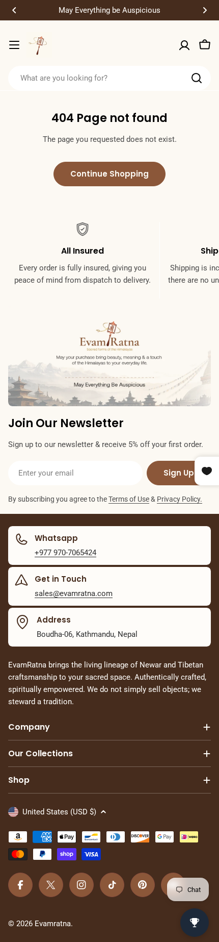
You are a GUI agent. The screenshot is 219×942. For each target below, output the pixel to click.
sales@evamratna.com (74, 593)
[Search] (196, 78)
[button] (14, 10)
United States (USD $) (59, 811)
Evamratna (53, 923)
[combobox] (109, 78)
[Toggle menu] (14, 45)
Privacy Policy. (179, 499)
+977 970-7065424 (65, 552)
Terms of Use (128, 499)
